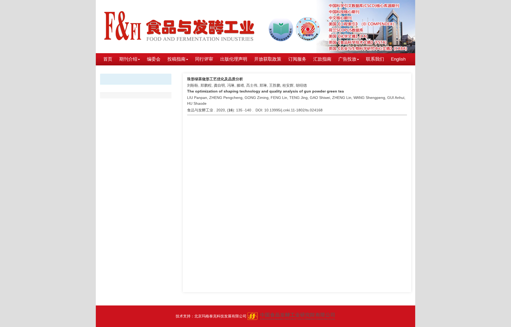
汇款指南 (322, 59)
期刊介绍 (128, 59)
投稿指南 (176, 59)
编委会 (153, 59)
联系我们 (375, 59)
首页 (107, 59)
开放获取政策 (267, 59)
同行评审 (204, 59)
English (398, 59)
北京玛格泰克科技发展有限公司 (220, 316)
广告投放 (347, 59)
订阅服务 (297, 59)
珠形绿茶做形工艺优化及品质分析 (215, 79)
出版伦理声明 (233, 59)
